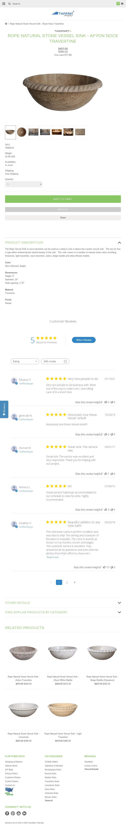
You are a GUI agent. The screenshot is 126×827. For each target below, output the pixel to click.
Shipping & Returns (13, 762)
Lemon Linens (90, 766)
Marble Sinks (50, 777)
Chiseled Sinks (51, 793)
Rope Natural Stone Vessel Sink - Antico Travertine (24, 678)
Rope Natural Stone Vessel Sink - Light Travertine (63, 735)
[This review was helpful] (106, 509)
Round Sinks (50, 773)
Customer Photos (13, 777)
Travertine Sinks (52, 781)
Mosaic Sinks (51, 797)
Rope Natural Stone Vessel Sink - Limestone (24, 735)
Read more (53, 557)
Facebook (7, 813)
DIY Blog (9, 770)
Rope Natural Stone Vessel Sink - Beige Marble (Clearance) (102, 678)
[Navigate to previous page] (51, 582)
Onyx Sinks (50, 789)
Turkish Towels (11, 781)
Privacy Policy (11, 773)
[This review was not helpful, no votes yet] (112, 402)
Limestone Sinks (52, 785)
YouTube (19, 813)
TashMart (88, 762)
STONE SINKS (51, 762)
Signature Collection (54, 766)
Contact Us (10, 785)
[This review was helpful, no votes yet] (106, 402)
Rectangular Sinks (53, 770)
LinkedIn (24, 813)
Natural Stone (11, 766)
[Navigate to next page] (75, 582)
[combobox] (25, 361)
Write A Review (83, 339)
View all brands (91, 769)
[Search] (9, 3)
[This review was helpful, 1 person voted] (106, 474)
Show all (48, 800)
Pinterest (13, 813)
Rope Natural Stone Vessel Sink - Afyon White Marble (63, 678)
